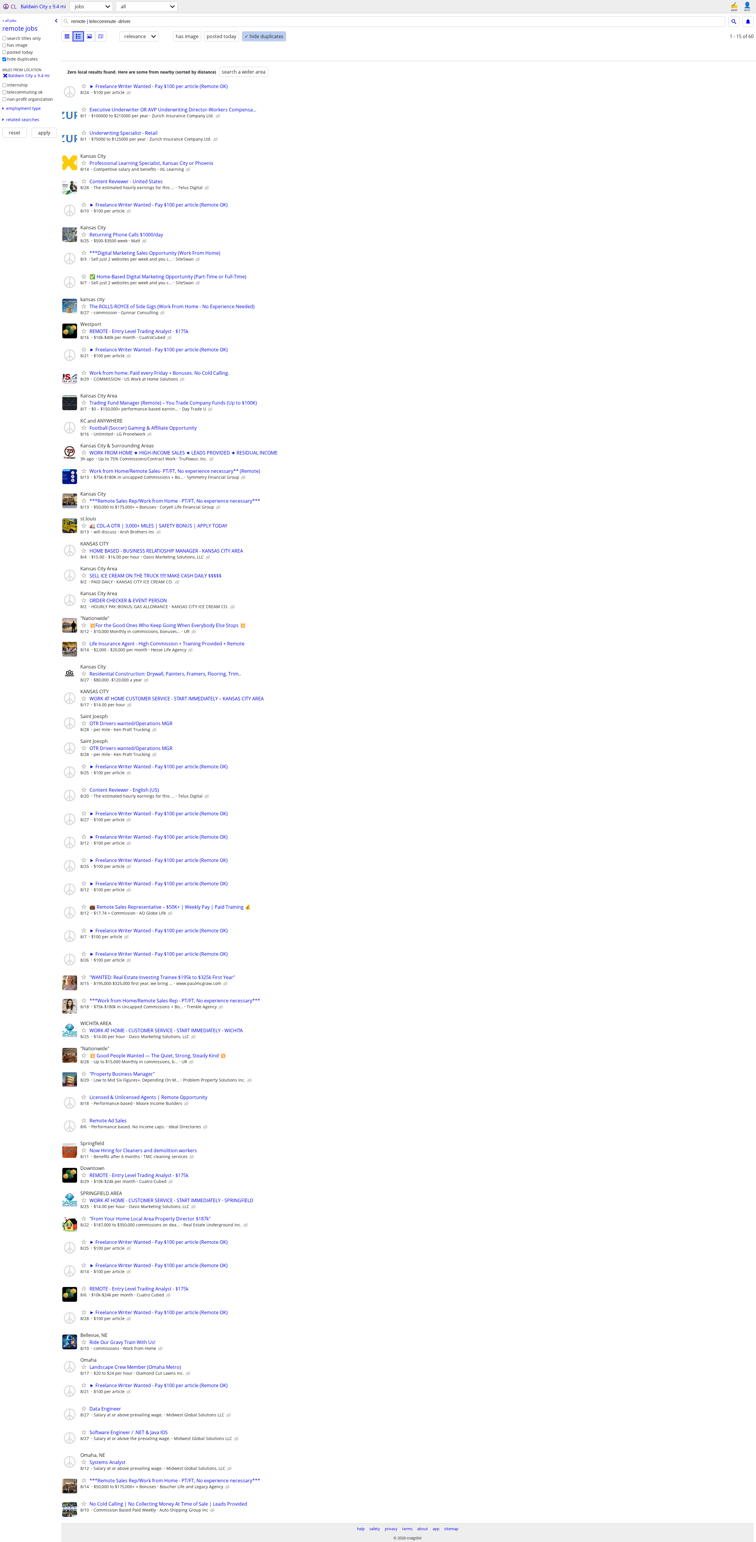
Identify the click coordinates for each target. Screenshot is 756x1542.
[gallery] (89, 36)
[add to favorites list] (83, 86)
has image (17, 45)
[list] (67, 36)
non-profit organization (30, 99)
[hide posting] (129, 92)
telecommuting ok (25, 92)
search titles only (24, 38)
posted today (20, 52)
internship (17, 85)
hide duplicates (22, 59)
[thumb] (78, 36)
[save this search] (748, 21)
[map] (100, 36)
